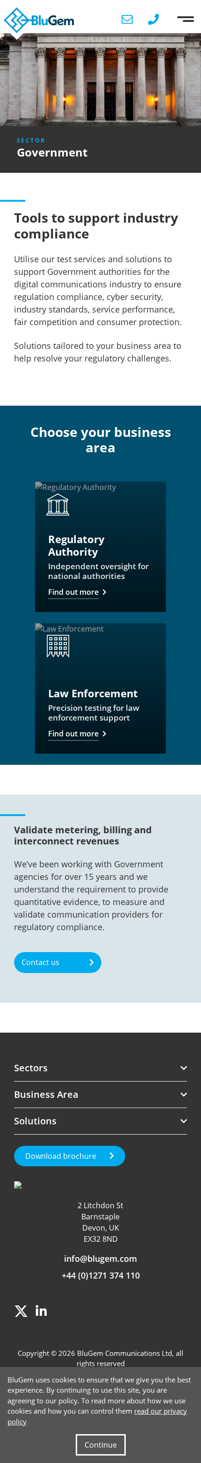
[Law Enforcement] (100, 688)
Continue (101, 1445)
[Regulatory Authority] (100, 547)
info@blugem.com (100, 1258)
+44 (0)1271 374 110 (101, 1275)
